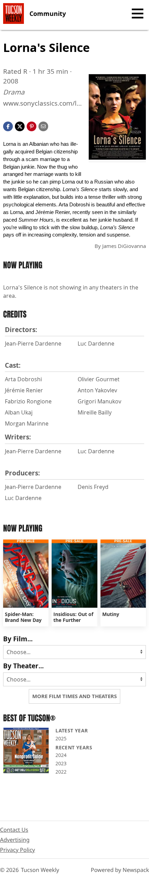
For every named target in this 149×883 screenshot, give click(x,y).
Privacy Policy (17, 850)
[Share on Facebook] (8, 126)
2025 (61, 738)
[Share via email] (43, 126)
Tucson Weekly (40, 870)
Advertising (14, 840)
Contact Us (14, 829)
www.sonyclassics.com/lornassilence (41, 103)
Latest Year (71, 730)
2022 (61, 771)
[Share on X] (20, 126)
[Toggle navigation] (137, 13)
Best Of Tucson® (29, 718)
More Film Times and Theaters (74, 696)
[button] (31, 126)
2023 (61, 763)
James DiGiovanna (124, 245)
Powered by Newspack (120, 870)
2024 (61, 755)
